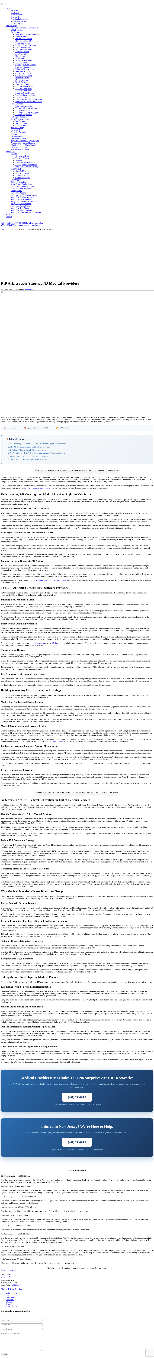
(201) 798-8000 (77, 1097)
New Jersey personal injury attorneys (37, 488)
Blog (11, 229)
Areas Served (11, 1297)
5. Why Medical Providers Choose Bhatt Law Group (28, 456)
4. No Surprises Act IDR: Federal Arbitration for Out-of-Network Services (36, 453)
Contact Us (10, 1300)
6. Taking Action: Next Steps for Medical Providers (27, 459)
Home (3, 229)
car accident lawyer (40, 580)
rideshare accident (58, 643)
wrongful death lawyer (54, 741)
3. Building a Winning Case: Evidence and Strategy (27, 450)
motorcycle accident (37, 643)
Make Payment (11, 1293)
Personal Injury (28, 289)
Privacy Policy (11, 1306)
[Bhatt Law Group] (8, 1270)
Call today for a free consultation (21, 225)
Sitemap (9, 1302)
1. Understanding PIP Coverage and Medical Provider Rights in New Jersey (37, 444)
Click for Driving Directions (11, 1289)
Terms (8, 1304)
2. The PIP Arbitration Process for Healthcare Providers (29, 447)
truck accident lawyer (58, 580)
